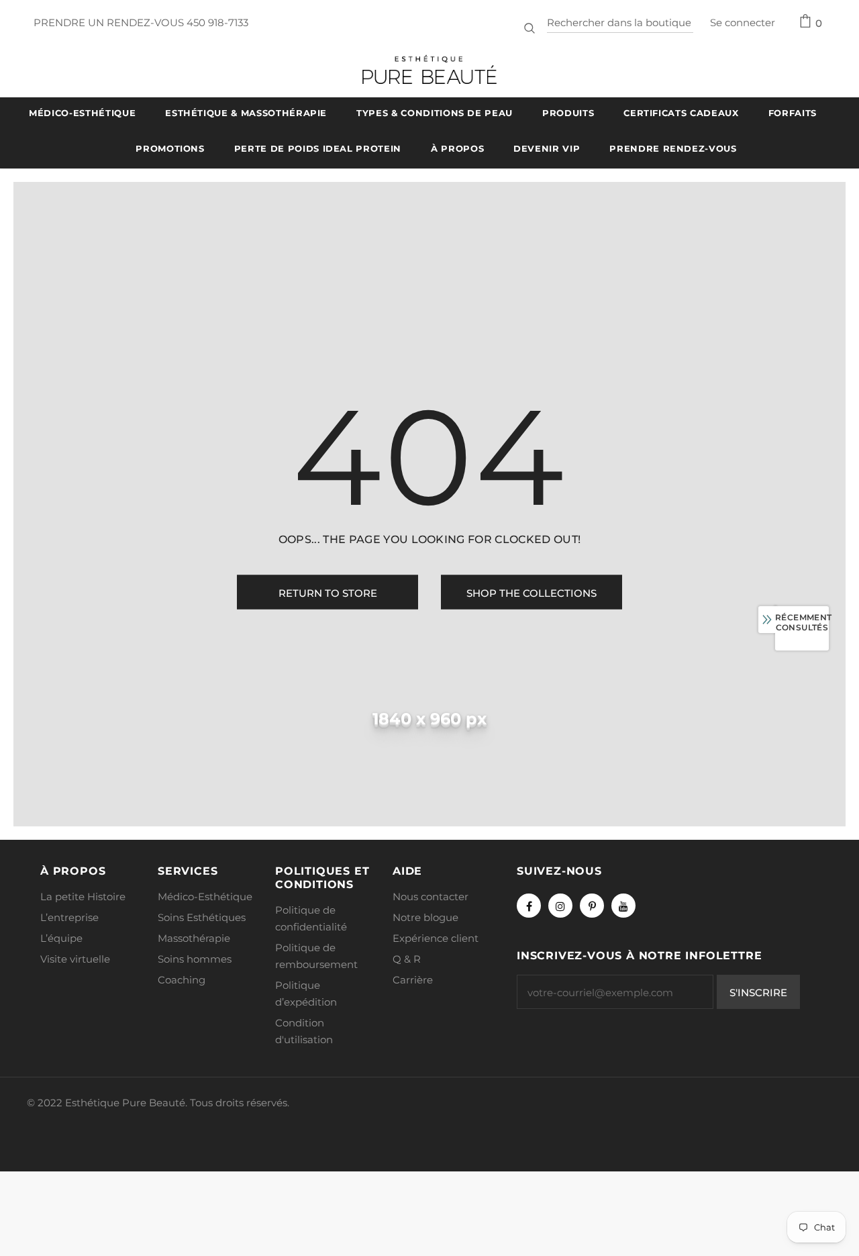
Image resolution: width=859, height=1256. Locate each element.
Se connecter (742, 22)
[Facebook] (529, 905)
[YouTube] (623, 905)
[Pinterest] (592, 905)
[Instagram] (560, 905)
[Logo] (429, 69)
